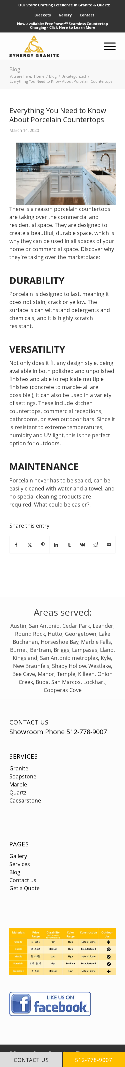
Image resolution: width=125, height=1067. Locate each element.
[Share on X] (29, 544)
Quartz (17, 792)
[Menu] (106, 46)
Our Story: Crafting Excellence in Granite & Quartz (64, 4)
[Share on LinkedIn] (56, 544)
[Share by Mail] (108, 544)
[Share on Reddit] (95, 544)
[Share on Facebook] (16, 544)
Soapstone (22, 776)
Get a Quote (24, 888)
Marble (18, 784)
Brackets (42, 14)
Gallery (65, 14)
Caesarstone (25, 800)
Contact (87, 14)
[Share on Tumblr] (69, 544)
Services (23, 756)
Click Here (58, 27)
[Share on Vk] (82, 544)
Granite (18, 768)
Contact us (22, 880)
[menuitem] (64, 5)
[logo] (51, 46)
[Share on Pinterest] (42, 544)
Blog (14, 69)
